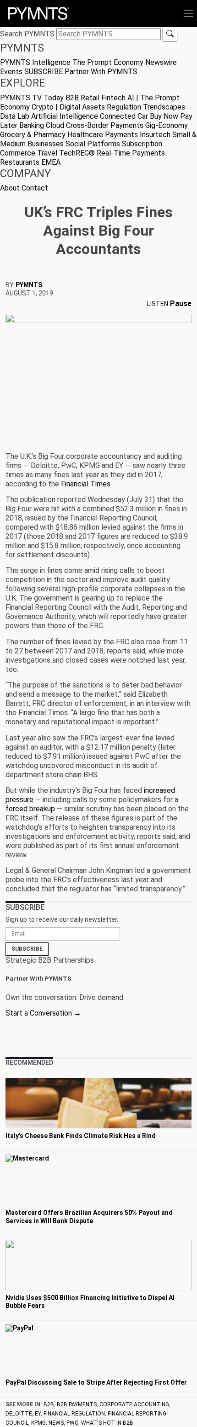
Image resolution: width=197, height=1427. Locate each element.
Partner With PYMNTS (101, 71)
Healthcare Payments (102, 134)
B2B (72, 97)
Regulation (124, 107)
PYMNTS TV (21, 97)
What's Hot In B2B (107, 1423)
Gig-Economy (166, 125)
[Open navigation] (188, 13)
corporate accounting (134, 1404)
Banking (31, 125)
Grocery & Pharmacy (33, 134)
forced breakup (30, 808)
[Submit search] (170, 34)
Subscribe (27, 949)
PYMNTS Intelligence (35, 62)
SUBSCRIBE (43, 71)
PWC (72, 1423)
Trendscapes (164, 107)
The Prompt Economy (107, 62)
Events (11, 71)
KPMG (38, 1423)
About (10, 188)
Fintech (113, 97)
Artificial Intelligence (64, 116)
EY (38, 1413)
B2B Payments (77, 1404)
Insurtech (155, 134)
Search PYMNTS (27, 33)
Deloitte (18, 1413)
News (56, 1423)
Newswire (161, 62)
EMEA (50, 162)
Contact (35, 188)
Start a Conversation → (43, 1013)
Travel (47, 153)
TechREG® (77, 153)
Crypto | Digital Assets (68, 107)
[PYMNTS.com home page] (38, 12)
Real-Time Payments (131, 153)
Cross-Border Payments (104, 125)
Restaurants (19, 162)
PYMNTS (29, 285)
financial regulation (74, 1413)
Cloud (55, 125)
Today (54, 97)
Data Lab (14, 116)
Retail (90, 97)
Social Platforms (93, 143)
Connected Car (124, 116)
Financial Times (85, 484)
